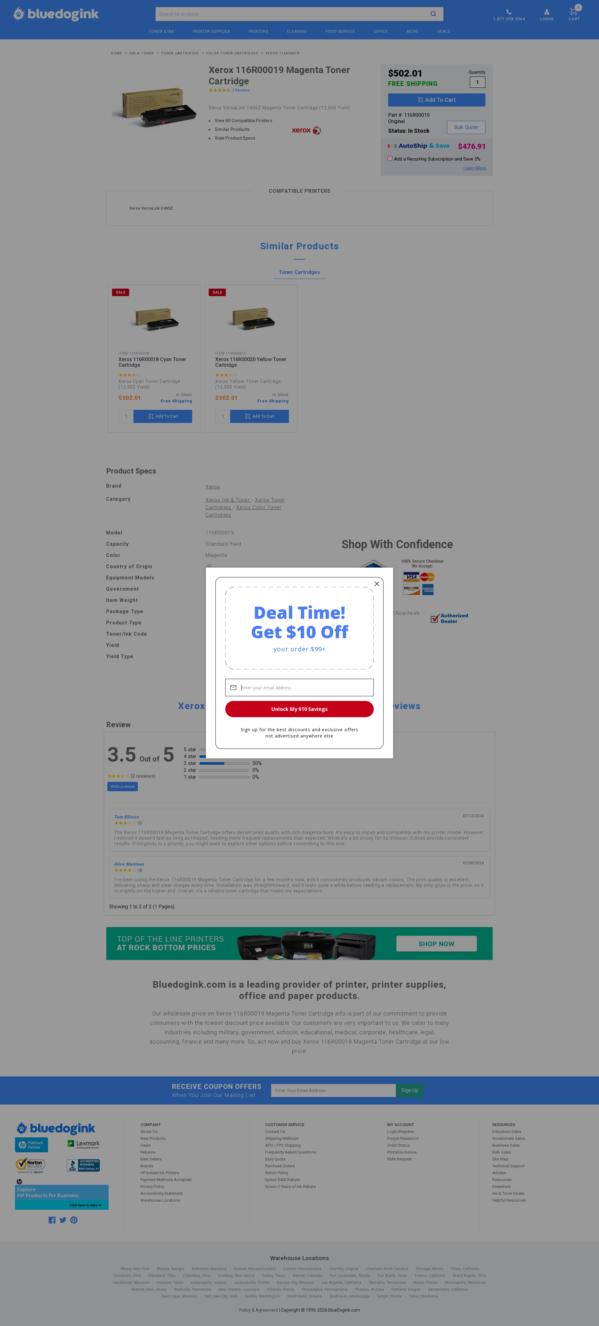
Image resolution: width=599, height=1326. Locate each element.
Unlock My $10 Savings (299, 709)
